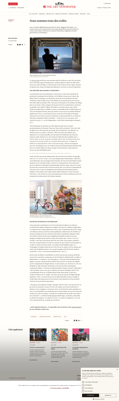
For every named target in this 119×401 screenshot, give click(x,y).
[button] (99, 399)
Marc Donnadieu (12, 38)
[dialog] (100, 384)
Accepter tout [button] (90, 395)
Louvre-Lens (35, 80)
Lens (65, 316)
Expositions (11, 20)
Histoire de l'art (57, 316)
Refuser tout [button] (108, 395)
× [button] (117, 369)
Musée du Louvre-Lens (45, 316)
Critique (10, 21)
